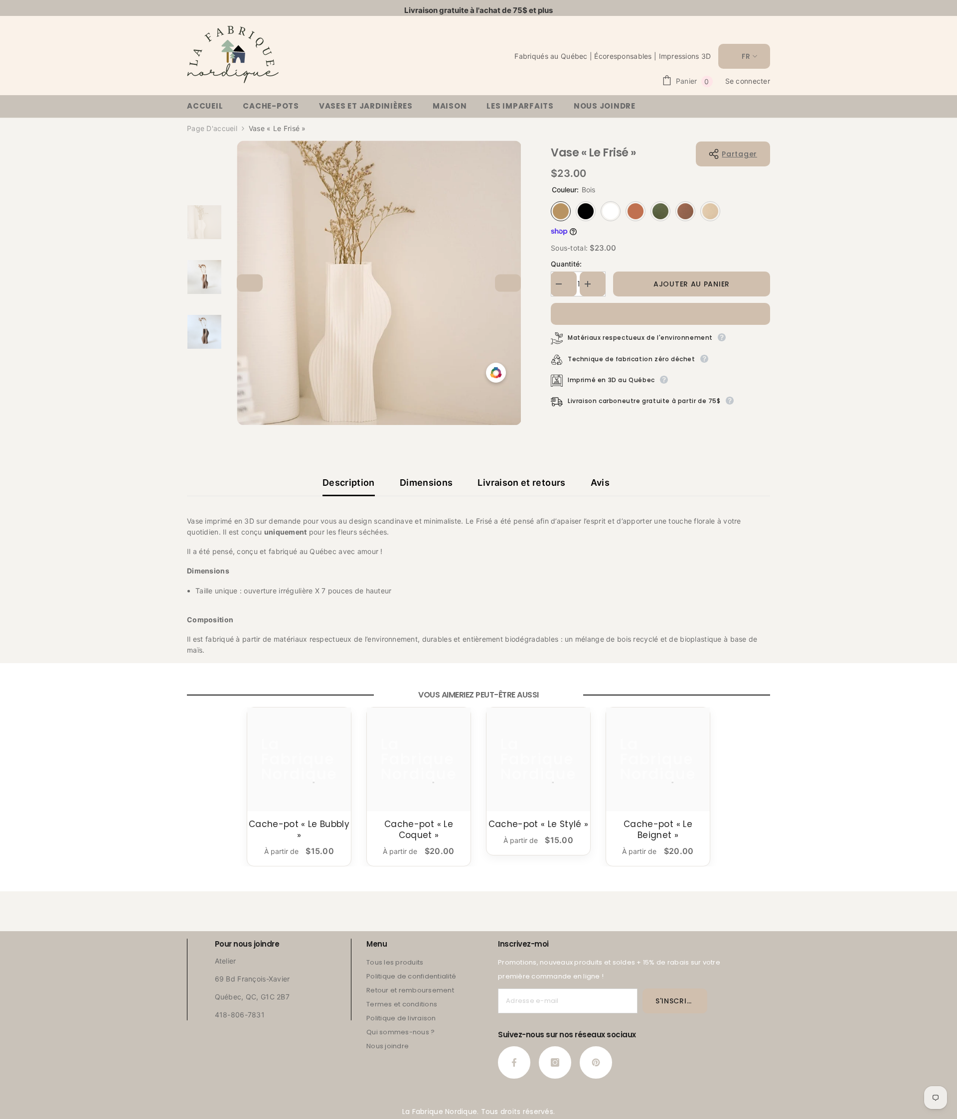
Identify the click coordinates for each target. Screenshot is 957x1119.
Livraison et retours (521, 482)
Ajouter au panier (691, 284)
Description (348, 482)
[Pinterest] (596, 1062)
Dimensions (426, 482)
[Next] (508, 282)
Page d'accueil (212, 128)
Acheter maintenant (660, 314)
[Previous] (250, 282)
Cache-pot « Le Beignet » (658, 829)
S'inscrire (675, 1001)
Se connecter (747, 81)
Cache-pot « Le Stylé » (538, 824)
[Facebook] (514, 1062)
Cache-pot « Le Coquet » (418, 829)
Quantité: (566, 264)
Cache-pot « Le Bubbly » (299, 829)
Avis (600, 482)
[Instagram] (555, 1062)
